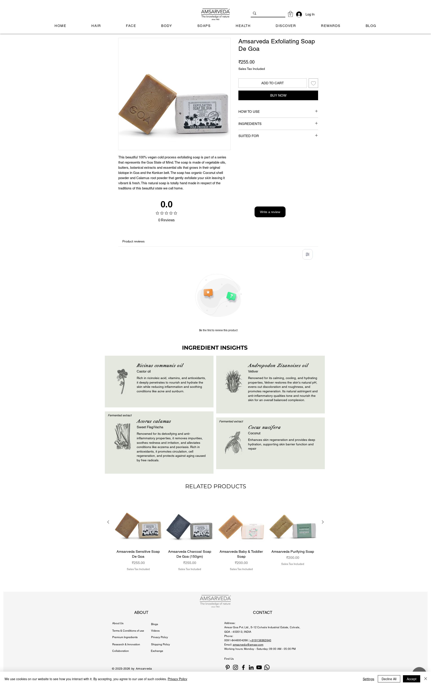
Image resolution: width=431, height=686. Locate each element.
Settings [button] (368, 679)
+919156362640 (260, 640)
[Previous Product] (108, 522)
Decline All (389, 679)
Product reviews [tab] (133, 241)
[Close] (425, 678)
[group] (215, 540)
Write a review (270, 212)
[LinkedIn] (251, 667)
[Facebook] (243, 667)
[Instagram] (235, 667)
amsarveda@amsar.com (248, 644)
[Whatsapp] (267, 667)
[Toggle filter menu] (307, 254)
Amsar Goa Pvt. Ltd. (236, 627)
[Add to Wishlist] (313, 83)
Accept (411, 679)
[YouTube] (259, 667)
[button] (290, 14)
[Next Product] (322, 522)
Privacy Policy (177, 679)
